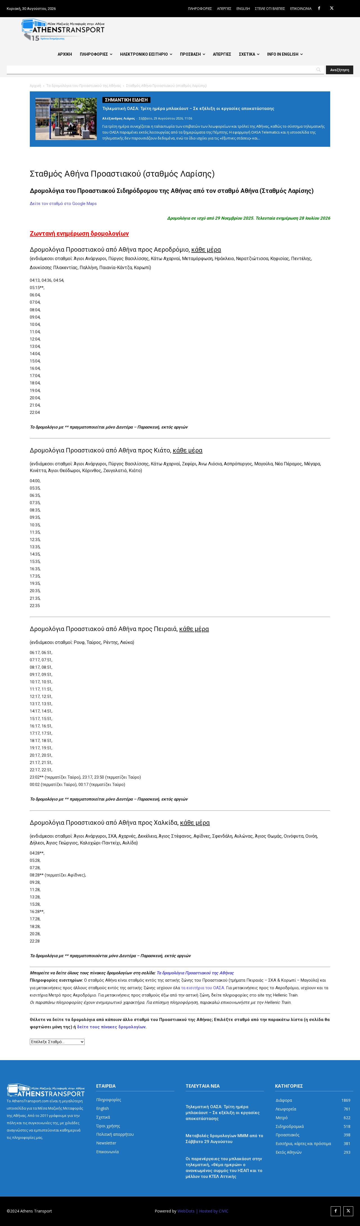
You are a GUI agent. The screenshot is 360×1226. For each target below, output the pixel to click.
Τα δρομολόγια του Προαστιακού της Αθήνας (83, 85)
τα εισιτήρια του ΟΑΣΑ (202, 987)
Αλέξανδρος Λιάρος (118, 118)
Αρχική (35, 85)
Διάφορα (194, 1099)
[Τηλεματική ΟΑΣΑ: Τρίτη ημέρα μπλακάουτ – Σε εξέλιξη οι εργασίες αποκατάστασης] (66, 119)
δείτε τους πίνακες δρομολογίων (111, 1026)
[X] (332, 8)
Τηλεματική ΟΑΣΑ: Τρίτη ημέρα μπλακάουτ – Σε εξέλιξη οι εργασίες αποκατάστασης (188, 108)
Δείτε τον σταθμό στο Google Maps (63, 203)
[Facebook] (319, 8)
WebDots (186, 1211)
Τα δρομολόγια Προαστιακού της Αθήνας (195, 972)
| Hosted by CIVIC (212, 1211)
